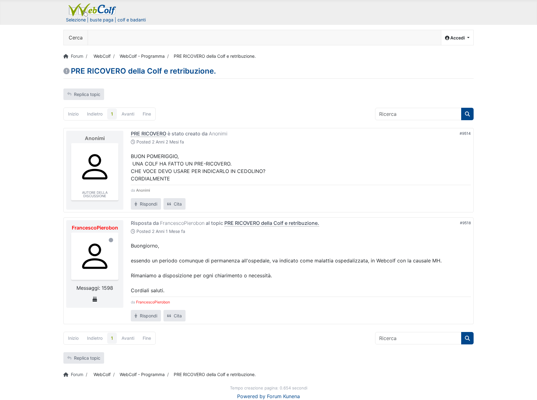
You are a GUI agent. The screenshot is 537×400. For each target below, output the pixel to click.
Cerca (76, 37)
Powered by (251, 396)
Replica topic (87, 94)
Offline (110, 240)
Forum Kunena (283, 396)
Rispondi (148, 204)
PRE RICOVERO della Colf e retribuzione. (271, 223)
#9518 (465, 222)
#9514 (465, 133)
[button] (457, 37)
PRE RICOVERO (148, 133)
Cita (177, 204)
